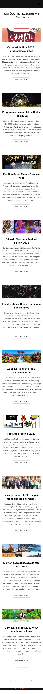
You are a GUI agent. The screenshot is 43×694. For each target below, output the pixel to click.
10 (32, 680)
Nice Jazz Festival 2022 (21, 433)
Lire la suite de (22, 79)
